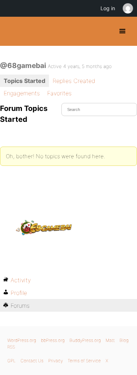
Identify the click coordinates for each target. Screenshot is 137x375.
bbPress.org (53, 340)
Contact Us (31, 360)
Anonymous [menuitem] (127, 8)
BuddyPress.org (12, 31)
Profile (19, 292)
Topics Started (24, 80)
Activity (21, 280)
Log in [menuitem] (107, 8)
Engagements (22, 93)
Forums (20, 305)
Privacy (55, 360)
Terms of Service (84, 360)
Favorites (59, 93)
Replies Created (74, 80)
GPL (11, 360)
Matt (110, 340)
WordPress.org (21, 340)
